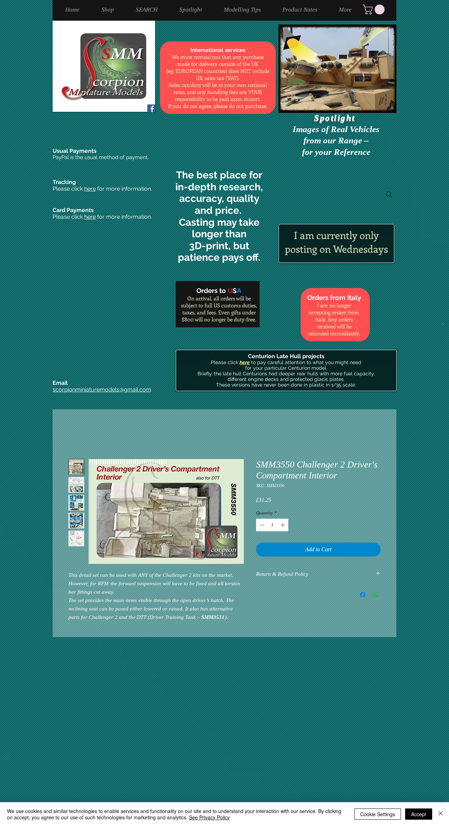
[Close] (440, 814)
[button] (375, 9)
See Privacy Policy (209, 817)
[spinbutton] (272, 525)
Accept (418, 814)
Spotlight (336, 117)
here (90, 188)
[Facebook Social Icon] (151, 108)
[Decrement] (261, 525)
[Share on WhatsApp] (376, 595)
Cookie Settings (377, 814)
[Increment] (283, 525)
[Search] (389, 194)
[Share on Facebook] (362, 595)
